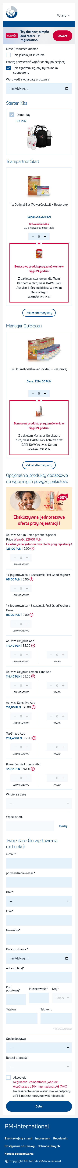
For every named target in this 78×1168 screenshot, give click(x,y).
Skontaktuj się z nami (18, 1138)
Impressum (42, 1138)
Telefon (11, 1009)
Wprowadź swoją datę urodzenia (27, 79)
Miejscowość (37, 988)
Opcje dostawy (16, 1038)
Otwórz (62, 36)
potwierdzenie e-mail (20, 873)
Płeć (9, 892)
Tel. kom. (46, 1009)
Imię (9, 911)
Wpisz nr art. (14, 816)
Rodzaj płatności (17, 1057)
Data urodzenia (16, 949)
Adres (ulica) (14, 968)
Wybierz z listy (16, 794)
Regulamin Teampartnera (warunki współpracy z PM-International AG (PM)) (40, 1084)
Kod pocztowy (12, 989)
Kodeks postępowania (19, 1153)
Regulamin (60, 1138)
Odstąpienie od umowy (20, 1146)
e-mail (10, 854)
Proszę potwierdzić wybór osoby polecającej (35, 61)
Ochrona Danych (49, 1146)
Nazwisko (12, 930)
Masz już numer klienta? (22, 48)
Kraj (54, 988)
